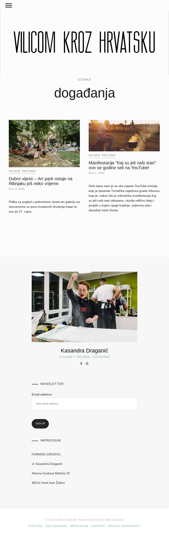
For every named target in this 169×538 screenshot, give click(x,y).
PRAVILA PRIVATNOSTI (124, 526)
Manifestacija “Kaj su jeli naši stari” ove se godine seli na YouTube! (122, 165)
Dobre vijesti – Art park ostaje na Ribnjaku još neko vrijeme (40, 181)
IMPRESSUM (79, 526)
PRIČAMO (29, 171)
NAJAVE (14, 171)
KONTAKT (98, 526)
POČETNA (35, 526)
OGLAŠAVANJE (56, 526)
